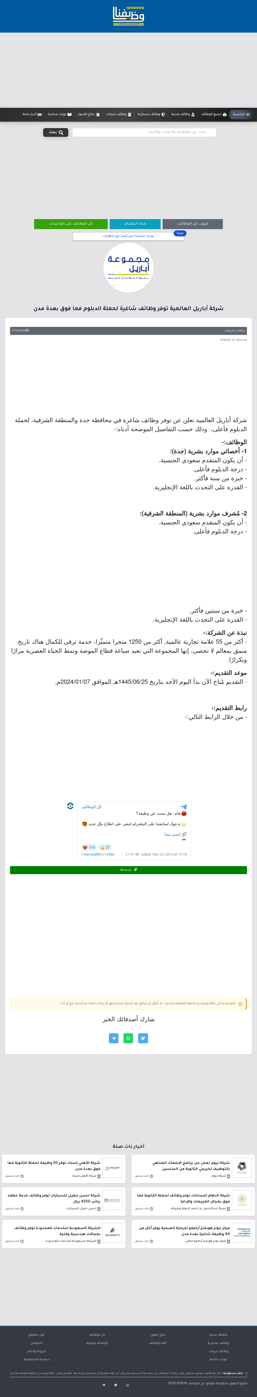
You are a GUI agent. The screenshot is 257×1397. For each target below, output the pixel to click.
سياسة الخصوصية (36, 1359)
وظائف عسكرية (218, 1343)
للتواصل (36, 1343)
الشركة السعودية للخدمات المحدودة (70, 1241)
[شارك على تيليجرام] (113, 1038)
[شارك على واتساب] (128, 1038)
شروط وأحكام (36, 1351)
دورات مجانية (218, 1359)
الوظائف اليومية (97, 1343)
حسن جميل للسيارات (81, 1208)
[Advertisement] (128, 70)
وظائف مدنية (218, 1335)
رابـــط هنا (126, 870)
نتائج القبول (158, 1335)
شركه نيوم (219, 1176)
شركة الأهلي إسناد (84, 1176)
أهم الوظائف (157, 1343)
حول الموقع (37, 1335)
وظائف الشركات (235, 330)
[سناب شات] (126, 1386)
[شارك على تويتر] (143, 1038)
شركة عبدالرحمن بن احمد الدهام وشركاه (198, 1208)
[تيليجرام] (101, 1386)
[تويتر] (113, 1386)
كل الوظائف (97, 1335)
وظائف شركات (218, 1351)
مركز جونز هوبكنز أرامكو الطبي (205, 1241)
